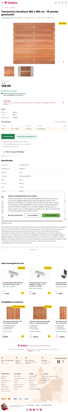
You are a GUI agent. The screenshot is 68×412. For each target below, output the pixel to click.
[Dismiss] (24, 406)
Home (6, 7)
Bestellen (3, 382)
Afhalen (3, 378)
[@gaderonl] (27, 410)
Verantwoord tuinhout (19, 378)
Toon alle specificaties (61, 122)
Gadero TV (32, 380)
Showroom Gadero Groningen (51, 376)
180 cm (3, 129)
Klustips (31, 382)
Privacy (16, 382)
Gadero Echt (47, 380)
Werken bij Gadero (19, 384)
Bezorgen (3, 376)
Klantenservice (5, 374)
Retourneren (4, 389)
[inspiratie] (59, 3)
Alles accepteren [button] (51, 215)
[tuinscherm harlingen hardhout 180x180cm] (22, 336)
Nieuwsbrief (32, 376)
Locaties (16, 380)
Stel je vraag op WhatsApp (15, 152)
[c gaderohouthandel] (34, 410)
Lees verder (41, 211)
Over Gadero (17, 374)
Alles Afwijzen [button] (33, 215)
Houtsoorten (32, 387)
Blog (30, 378)
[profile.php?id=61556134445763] (31, 410)
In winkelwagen (8, 136)
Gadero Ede (47, 378)
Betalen (3, 384)
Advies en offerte (5, 391)
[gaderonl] (37, 410)
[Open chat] (4, 407)
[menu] (2, 3)
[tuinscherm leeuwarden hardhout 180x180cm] (49, 336)
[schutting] (2, 7)
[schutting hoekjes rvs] (22, 293)
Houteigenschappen (34, 389)
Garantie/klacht (5, 387)
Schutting (12, 7)
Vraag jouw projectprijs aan (26, 136)
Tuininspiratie (32, 384)
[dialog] (34, 206)
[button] (56, 2)
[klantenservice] (62, 3)
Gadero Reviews (18, 387)
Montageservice (5, 380)
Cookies (16, 389)
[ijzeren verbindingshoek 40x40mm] (49, 293)
